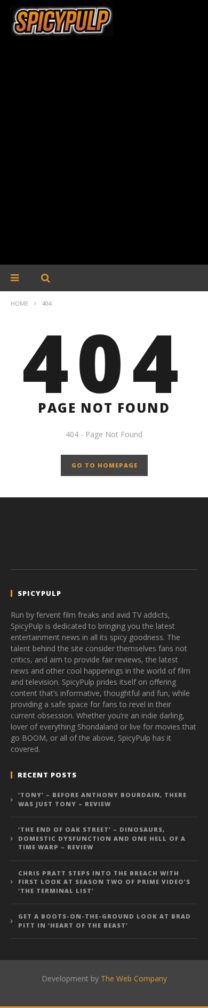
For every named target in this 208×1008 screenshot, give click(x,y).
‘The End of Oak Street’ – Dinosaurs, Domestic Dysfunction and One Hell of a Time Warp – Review (102, 838)
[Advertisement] (104, 156)
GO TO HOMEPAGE (104, 465)
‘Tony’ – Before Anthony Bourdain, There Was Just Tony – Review (102, 799)
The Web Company (134, 978)
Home (19, 303)
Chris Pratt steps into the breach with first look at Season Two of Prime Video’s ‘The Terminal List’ (104, 882)
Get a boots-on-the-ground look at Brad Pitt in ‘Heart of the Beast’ (104, 920)
